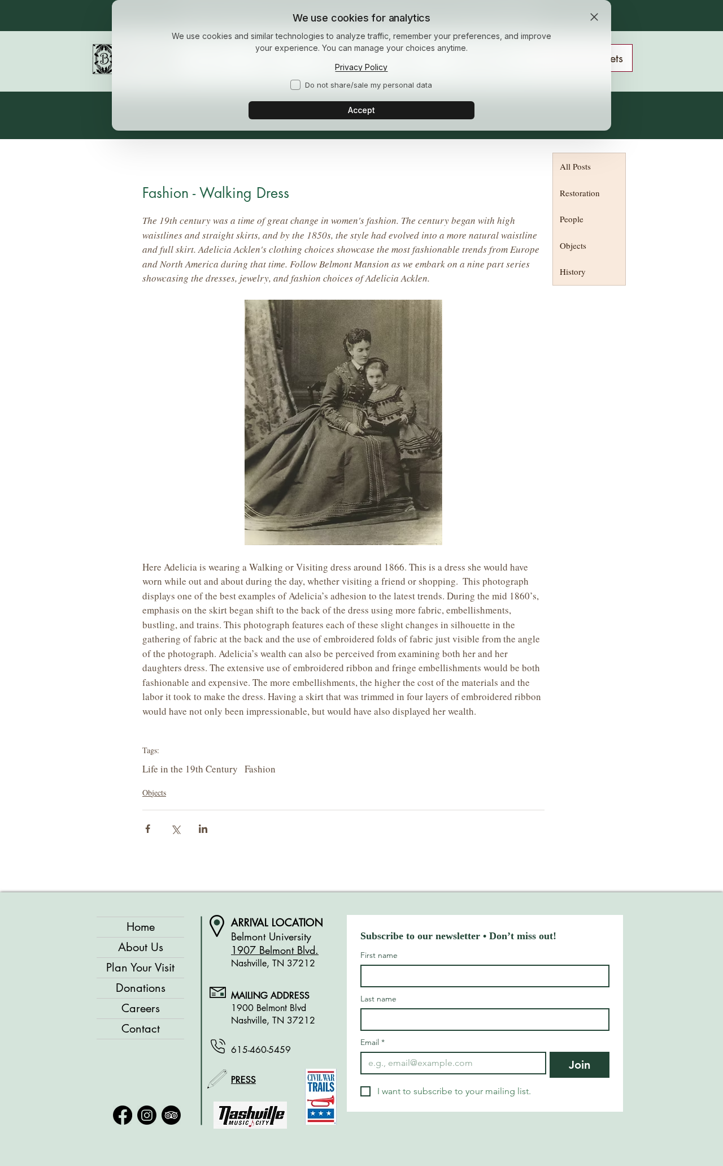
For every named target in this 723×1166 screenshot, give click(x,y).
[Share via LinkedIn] (203, 828)
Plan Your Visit (140, 967)
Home (141, 926)
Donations (140, 988)
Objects (154, 792)
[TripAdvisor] (171, 1115)
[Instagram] (146, 1115)
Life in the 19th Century (190, 769)
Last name (378, 999)
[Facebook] (122, 1115)
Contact (140, 1028)
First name (379, 955)
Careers (140, 1008)
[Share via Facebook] (147, 828)
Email (372, 1042)
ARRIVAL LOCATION (277, 922)
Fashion (260, 769)
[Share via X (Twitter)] (175, 828)
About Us (140, 947)
